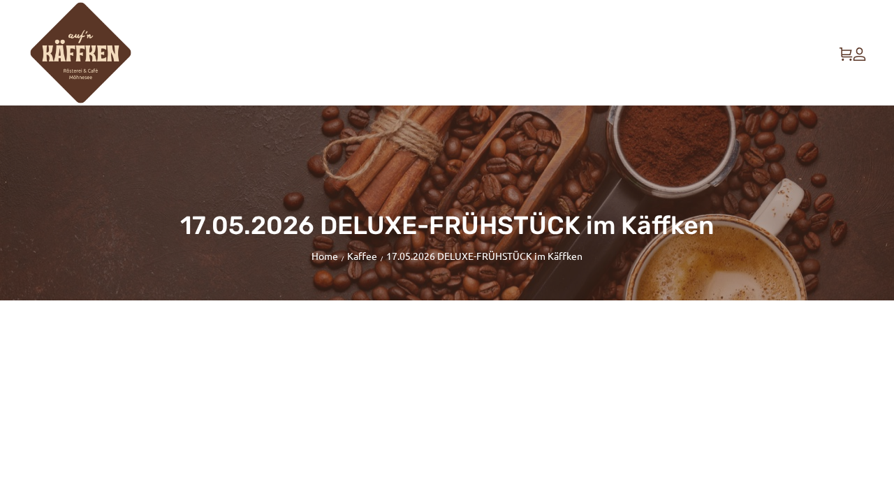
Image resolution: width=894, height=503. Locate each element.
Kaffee (362, 255)
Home (325, 255)
